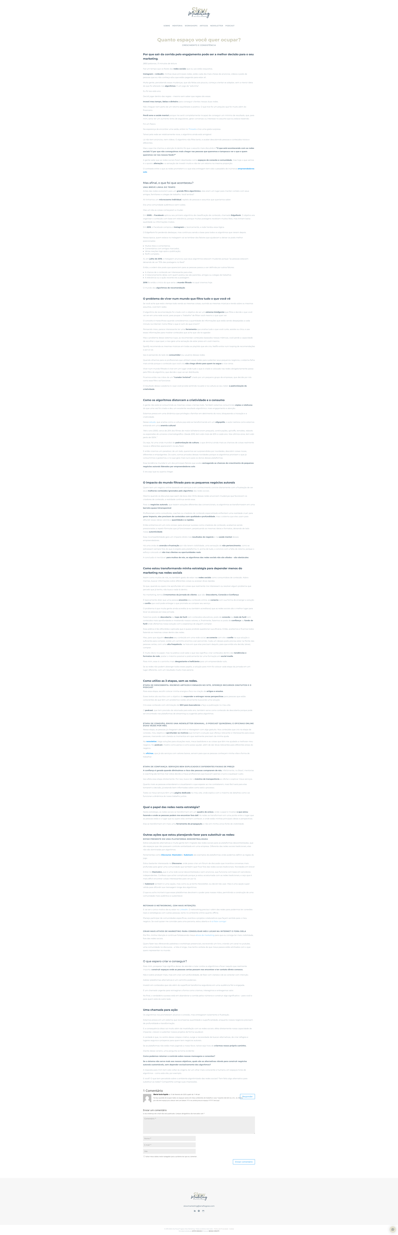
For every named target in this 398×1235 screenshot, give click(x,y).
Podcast (229, 26)
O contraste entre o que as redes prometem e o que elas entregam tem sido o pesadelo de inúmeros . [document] (198, 170)
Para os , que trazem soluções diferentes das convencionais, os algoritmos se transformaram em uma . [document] (199, 506)
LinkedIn (184, 909)
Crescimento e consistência (199, 45)
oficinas (149, 753)
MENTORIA (177, 26)
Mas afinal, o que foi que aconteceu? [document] (168, 183)
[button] (393, 1229)
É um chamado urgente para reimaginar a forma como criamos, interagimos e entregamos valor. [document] (188, 990)
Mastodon (177, 855)
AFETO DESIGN (197, 1231)
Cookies (231, 1229)
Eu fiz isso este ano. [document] (152, 91)
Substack (188, 855)
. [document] (198, 56)
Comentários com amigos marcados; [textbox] (162, 248)
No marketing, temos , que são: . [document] (191, 595)
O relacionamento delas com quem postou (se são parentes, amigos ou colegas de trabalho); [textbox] (188, 275)
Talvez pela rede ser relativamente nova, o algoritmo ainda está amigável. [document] (177, 134)
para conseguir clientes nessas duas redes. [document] (180, 101)
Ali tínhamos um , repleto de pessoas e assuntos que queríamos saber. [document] (187, 199)
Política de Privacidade (221, 1229)
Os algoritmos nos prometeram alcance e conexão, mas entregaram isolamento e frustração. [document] (186, 1015)
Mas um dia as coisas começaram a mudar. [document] (163, 210)
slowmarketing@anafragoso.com (199, 1206)
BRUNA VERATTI (214, 1231)
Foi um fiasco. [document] (149, 124)
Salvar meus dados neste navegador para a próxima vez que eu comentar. (171, 1156)
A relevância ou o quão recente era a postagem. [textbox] (167, 278)
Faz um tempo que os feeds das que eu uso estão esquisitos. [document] (178, 69)
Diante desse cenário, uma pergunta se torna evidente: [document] (168, 1051)
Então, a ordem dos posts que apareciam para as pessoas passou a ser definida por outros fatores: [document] (188, 267)
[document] (199, 64)
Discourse (166, 855)
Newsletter (216, 26)
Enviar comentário (244, 1161)
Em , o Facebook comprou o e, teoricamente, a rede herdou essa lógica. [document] (183, 227)
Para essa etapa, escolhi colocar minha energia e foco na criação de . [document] (183, 691)
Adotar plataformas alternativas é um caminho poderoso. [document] (170, 980)
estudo (152, 422)
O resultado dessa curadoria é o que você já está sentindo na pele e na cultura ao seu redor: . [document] (195, 387)
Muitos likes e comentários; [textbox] (157, 246)
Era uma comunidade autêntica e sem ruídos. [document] (164, 205)
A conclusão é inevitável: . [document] (196, 557)
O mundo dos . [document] (164, 288)
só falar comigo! (218, 921)
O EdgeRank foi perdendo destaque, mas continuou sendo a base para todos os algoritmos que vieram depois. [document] (194, 232)
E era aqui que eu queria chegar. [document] (158, 472)
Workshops (191, 26)
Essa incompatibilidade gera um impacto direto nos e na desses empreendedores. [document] (191, 538)
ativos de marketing (204, 935)
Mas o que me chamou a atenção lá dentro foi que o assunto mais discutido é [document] (198, 151)
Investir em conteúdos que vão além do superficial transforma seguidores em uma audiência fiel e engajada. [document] (194, 985)
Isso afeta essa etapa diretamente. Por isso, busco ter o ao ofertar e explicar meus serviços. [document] (198, 779)
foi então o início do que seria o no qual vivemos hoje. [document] (178, 282)
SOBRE (167, 26)
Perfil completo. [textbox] (152, 254)
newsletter (151, 741)
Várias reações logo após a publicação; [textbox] (163, 251)
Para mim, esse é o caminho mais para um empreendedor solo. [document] (185, 661)
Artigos (204, 26)
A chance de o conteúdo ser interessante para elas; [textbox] (168, 272)
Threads (192, 129)
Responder (247, 1096)
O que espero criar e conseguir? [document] (165, 961)
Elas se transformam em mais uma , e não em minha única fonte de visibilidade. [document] (193, 824)
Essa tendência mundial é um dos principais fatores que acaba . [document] (198, 465)
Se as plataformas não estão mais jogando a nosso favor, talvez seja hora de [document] (194, 1046)
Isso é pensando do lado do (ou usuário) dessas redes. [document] (174, 355)
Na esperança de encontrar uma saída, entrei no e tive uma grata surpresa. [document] (182, 129)
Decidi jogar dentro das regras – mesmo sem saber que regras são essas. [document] (177, 96)
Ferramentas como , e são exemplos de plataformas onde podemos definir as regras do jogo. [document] (198, 856)
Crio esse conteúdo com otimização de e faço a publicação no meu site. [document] (187, 705)
